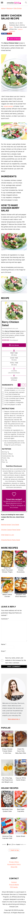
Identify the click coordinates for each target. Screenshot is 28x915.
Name (3, 644)
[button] (3, 340)
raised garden (8, 106)
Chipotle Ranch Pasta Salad (10, 540)
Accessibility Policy (14, 864)
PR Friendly (14, 887)
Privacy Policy (14, 862)
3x (24, 385)
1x (19, 385)
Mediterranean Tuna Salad (10, 524)
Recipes (9, 8)
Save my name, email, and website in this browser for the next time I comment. (15, 660)
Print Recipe (15, 345)
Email (3, 651)
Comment (5, 619)
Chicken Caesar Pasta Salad (10, 530)
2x (21, 385)
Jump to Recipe (14, 39)
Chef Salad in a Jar (7, 535)
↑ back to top (14, 850)
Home (3, 8)
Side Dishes (18, 8)
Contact (14, 882)
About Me (14, 867)
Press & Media (14, 884)
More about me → (14, 719)
